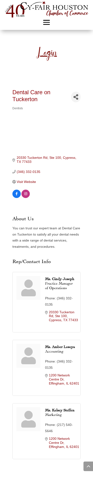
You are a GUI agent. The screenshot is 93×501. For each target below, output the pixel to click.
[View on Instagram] (25, 197)
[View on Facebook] (16, 197)
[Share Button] (76, 97)
